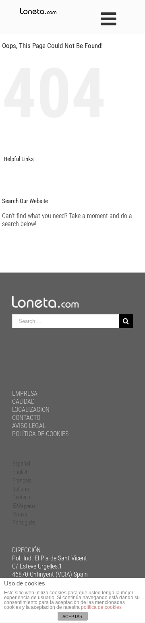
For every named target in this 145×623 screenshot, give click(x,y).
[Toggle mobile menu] (110, 19)
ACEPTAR (72, 616)
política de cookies (101, 607)
